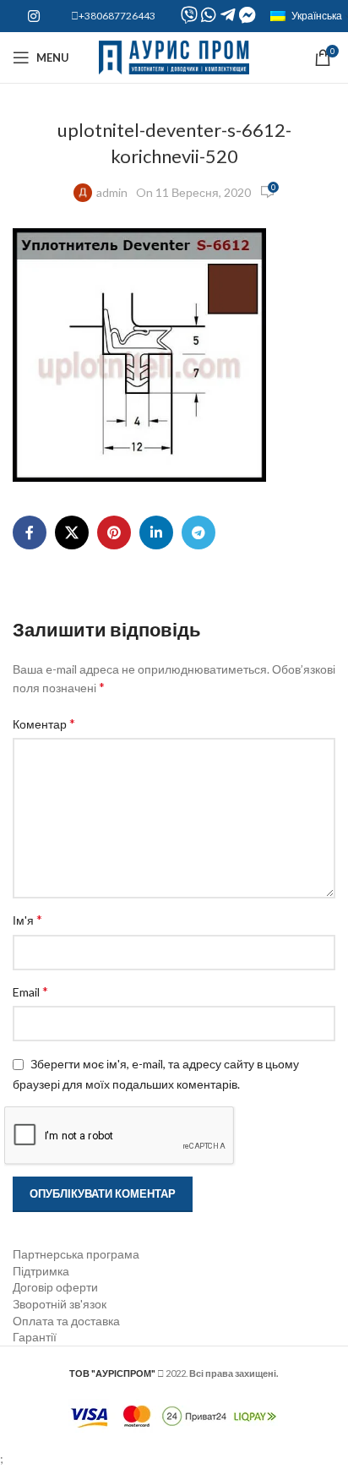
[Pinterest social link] (114, 532)
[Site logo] (174, 56)
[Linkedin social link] (156, 532)
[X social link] (72, 532)
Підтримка (41, 1271)
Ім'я (27, 919)
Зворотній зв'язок (59, 1304)
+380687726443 (117, 15)
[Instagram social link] (33, 16)
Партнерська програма (76, 1254)
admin (112, 192)
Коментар (44, 723)
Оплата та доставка (66, 1320)
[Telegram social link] (198, 532)
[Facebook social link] (29, 532)
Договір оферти (55, 1287)
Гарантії (35, 1337)
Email (30, 991)
